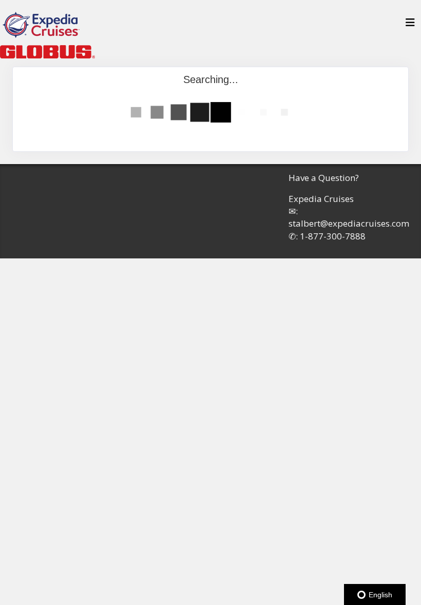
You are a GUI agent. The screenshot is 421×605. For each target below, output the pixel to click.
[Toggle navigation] (410, 25)
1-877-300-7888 (333, 236)
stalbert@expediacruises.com (349, 223)
